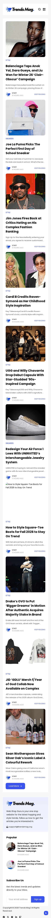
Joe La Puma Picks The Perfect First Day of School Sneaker (23, 148)
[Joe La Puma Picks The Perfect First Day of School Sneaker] (25, 117)
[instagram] (12, 917)
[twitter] (8, 917)
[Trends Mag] (20, 9)
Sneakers (10, 139)
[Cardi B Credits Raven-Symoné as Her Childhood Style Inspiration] (25, 270)
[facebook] (4, 917)
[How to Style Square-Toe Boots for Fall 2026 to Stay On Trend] (25, 500)
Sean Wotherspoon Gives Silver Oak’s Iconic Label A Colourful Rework (25, 758)
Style (8, 60)
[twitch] (20, 917)
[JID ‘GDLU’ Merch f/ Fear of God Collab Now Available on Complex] (25, 653)
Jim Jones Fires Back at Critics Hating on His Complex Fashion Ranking (23, 225)
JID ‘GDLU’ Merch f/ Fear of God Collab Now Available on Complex (24, 684)
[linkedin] (16, 917)
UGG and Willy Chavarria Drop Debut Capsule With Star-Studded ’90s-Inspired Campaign (25, 377)
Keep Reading (39, 94)
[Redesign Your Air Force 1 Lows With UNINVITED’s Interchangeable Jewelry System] (25, 422)
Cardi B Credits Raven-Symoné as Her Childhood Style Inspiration (25, 301)
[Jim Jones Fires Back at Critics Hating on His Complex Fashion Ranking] (25, 191)
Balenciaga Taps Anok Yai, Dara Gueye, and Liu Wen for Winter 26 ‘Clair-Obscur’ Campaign (30, 847)
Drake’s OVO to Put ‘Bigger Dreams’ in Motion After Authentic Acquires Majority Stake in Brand (25, 608)
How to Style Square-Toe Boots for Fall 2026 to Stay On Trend (25, 531)
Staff (14, 93)
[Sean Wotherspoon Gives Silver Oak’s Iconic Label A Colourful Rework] (25, 727)
